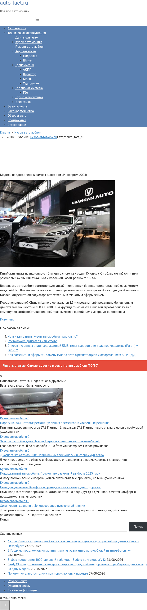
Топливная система (29, 88)
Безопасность (18, 106)
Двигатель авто (26, 37)
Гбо (25, 92)
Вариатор (29, 74)
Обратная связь (19, 586)
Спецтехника (17, 120)
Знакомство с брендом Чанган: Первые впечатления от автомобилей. (50, 441)
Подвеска (30, 56)
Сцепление (31, 83)
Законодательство (21, 111)
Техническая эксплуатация (27, 33)
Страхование (17, 125)
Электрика (23, 102)
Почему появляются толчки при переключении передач (48, 573)
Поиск (4, 519)
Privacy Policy (17, 581)
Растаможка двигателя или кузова (32, 341)
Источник (7, 319)
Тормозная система (29, 97)
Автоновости (17, 28)
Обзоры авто (17, 115)
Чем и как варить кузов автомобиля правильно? (43, 336)
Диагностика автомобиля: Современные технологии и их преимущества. (52, 455)
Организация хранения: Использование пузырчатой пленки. (43, 506)
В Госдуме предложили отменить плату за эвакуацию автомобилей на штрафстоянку (69, 550)
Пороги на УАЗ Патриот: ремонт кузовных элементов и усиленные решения (54, 423)
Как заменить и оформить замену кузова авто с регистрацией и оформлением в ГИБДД (72, 355)
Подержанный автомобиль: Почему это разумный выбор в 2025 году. (50, 473)
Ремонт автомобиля (29, 46)
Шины (27, 60)
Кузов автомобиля (28, 42)
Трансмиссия (24, 65)
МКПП (27, 79)
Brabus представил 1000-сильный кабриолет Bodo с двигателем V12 (57, 560)
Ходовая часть (25, 51)
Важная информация (22, 590)
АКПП (27, 69)
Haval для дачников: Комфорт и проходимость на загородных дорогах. (50, 487)
